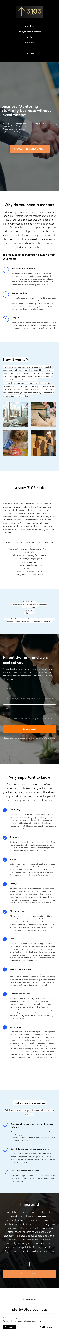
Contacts (29, 42)
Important (29, 37)
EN (26, 53)
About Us (29, 26)
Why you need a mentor (29, 31)
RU (32, 53)
